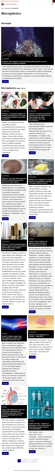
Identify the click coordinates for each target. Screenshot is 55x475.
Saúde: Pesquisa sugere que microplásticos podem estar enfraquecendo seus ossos (12, 338)
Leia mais (5, 81)
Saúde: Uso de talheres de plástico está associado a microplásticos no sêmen (38, 243)
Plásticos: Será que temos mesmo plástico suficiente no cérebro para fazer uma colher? (14, 180)
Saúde (31, 239)
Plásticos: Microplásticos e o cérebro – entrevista (39, 335)
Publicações (7, 8)
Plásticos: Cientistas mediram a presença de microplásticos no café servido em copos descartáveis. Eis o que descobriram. (40, 117)
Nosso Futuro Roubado (10, 4)
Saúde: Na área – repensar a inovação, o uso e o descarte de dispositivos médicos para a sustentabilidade (40, 426)
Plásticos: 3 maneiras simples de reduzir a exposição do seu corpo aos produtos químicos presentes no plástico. (14, 116)
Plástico (5, 59)
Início (2, 8)
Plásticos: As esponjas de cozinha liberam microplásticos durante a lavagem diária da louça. (41, 181)
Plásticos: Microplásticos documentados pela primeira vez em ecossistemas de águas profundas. (24, 62)
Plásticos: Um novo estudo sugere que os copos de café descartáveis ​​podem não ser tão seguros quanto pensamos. (14, 246)
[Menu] (52, 4)
